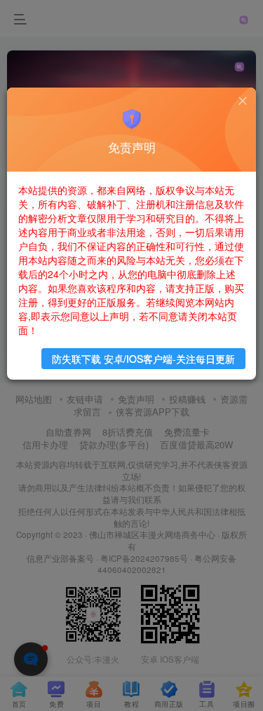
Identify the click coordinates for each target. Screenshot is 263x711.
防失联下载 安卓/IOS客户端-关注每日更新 (143, 359)
